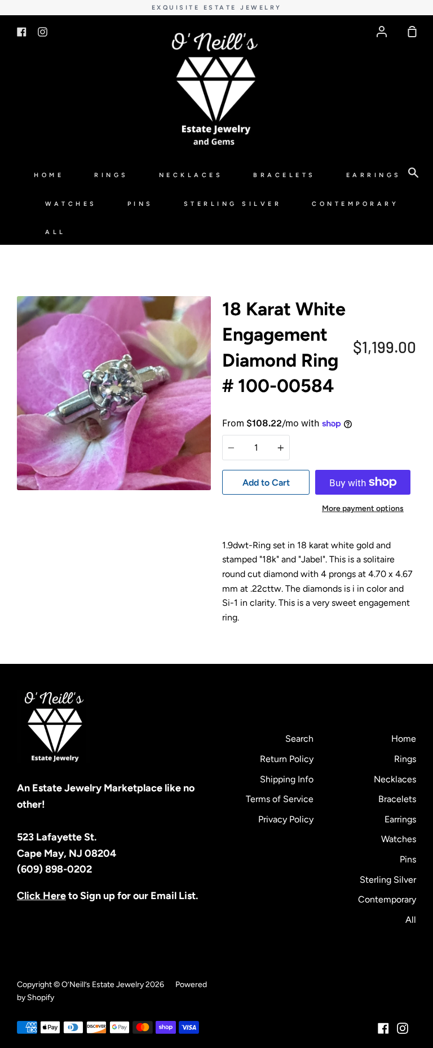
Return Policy (286, 759)
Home (49, 175)
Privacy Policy (285, 819)
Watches (71, 204)
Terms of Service (279, 799)
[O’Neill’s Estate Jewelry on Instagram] (402, 1028)
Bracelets (284, 175)
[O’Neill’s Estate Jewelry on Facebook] (383, 1028)
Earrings (373, 175)
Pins (140, 204)
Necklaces (191, 175)
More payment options (363, 508)
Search (299, 738)
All (55, 232)
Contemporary (355, 204)
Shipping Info (286, 779)
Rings (111, 175)
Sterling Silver (233, 204)
